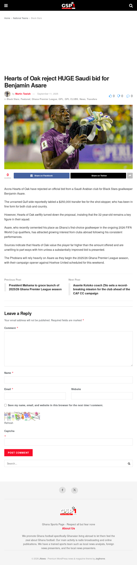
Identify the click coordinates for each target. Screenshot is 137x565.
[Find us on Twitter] (74, 490)
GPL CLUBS (71, 99)
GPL (61, 99)
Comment (11, 328)
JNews (42, 558)
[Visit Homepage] (68, 5)
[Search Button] (131, 5)
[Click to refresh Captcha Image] (22, 416)
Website (76, 389)
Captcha (9, 431)
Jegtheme (100, 558)
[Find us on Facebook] (62, 490)
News (82, 99)
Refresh (8, 423)
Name (9, 373)
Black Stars (36, 17)
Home (7, 17)
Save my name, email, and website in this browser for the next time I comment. (55, 405)
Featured (25, 99)
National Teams (20, 17)
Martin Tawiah (23, 93)
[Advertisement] (68, 48)
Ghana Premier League (44, 99)
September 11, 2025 (47, 93)
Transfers (92, 99)
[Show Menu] (6, 5)
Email (8, 389)
